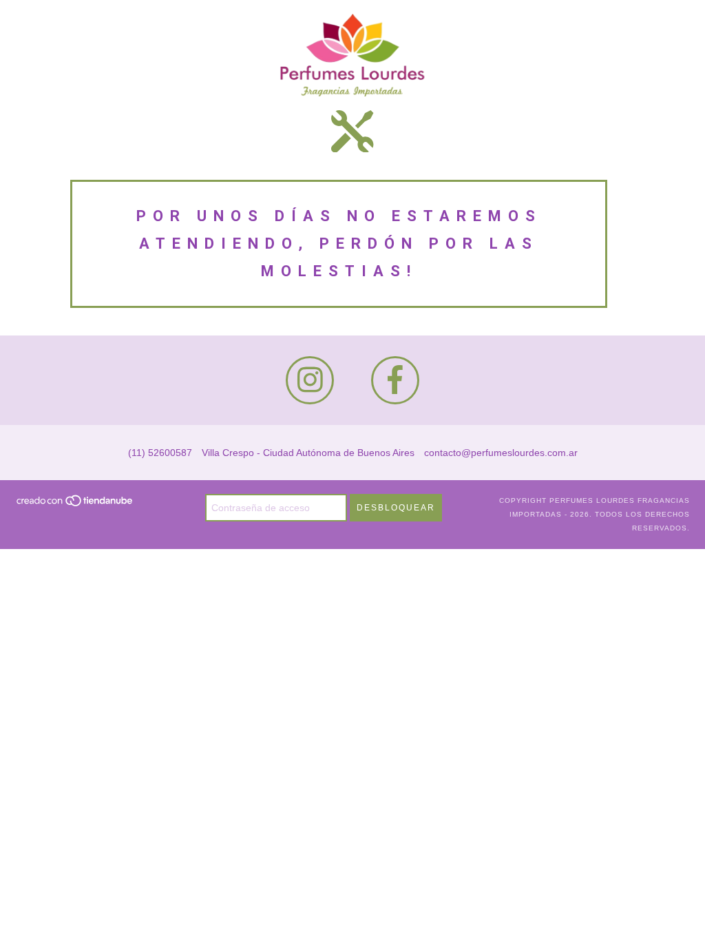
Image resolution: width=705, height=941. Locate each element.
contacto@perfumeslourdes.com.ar (501, 452)
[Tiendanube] (75, 505)
